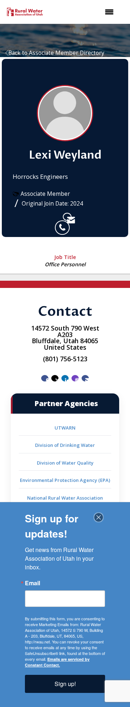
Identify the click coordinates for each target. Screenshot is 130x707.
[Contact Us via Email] (85, 378)
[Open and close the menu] (83, 12)
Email (32, 583)
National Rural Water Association (65, 498)
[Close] (98, 517)
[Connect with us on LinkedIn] (65, 378)
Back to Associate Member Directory (56, 53)
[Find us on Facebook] (44, 378)
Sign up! (65, 684)
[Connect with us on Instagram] (75, 378)
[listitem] (59, 217)
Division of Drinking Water (65, 445)
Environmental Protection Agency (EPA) (65, 480)
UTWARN (65, 427)
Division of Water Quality (65, 463)
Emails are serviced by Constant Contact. (57, 662)
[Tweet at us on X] (55, 378)
